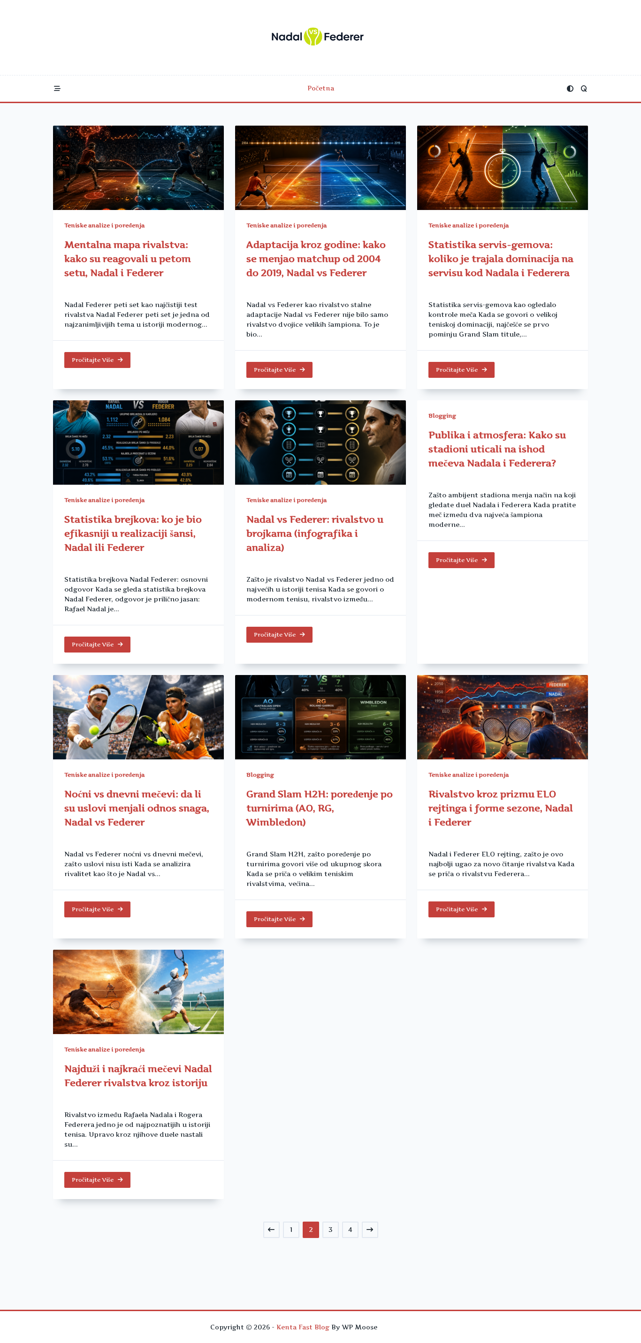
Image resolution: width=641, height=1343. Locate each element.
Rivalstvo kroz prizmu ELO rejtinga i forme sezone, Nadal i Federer (500, 808)
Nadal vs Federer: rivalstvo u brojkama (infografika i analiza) (314, 533)
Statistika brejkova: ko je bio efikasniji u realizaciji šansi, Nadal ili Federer (133, 533)
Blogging (442, 415)
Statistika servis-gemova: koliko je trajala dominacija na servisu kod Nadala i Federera (500, 258)
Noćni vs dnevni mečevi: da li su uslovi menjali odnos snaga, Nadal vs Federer (136, 808)
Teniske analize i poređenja (104, 225)
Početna (320, 88)
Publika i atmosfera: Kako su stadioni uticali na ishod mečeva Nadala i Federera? (497, 449)
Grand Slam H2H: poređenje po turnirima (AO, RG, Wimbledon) (319, 808)
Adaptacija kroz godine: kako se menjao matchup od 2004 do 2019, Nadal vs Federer (316, 258)
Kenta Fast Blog (302, 1327)
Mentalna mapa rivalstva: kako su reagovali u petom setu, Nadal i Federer (127, 258)
